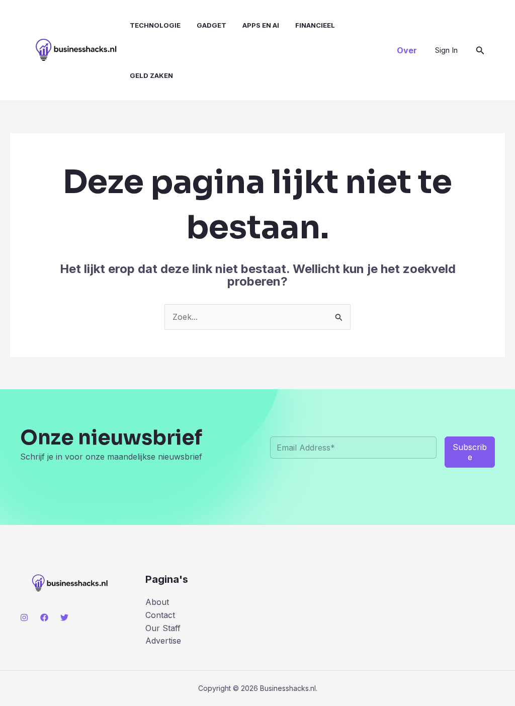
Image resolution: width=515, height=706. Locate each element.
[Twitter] (64, 617)
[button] (407, 50)
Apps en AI (260, 25)
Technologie (155, 25)
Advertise (163, 641)
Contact (160, 615)
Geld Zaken (151, 75)
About (157, 602)
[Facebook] (44, 617)
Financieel (315, 25)
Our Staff (163, 628)
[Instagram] (24, 617)
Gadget (211, 25)
